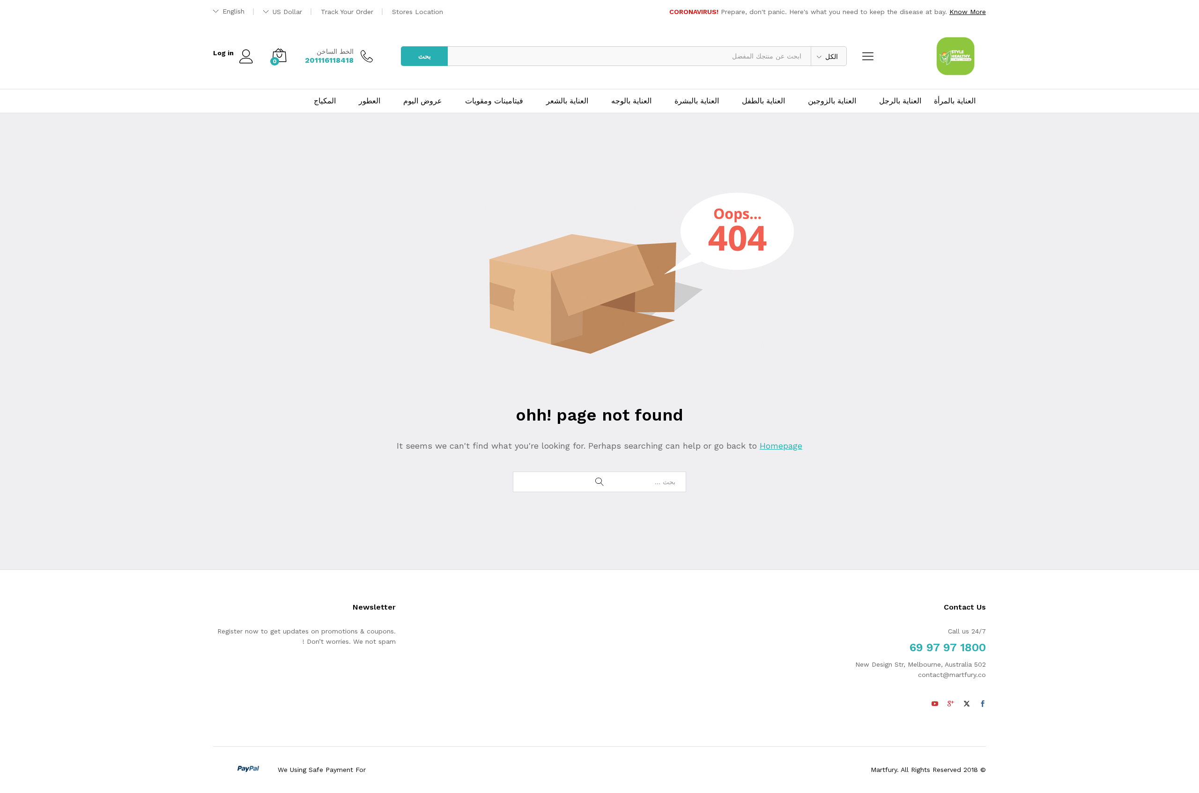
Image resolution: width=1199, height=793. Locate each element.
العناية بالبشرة (696, 101)
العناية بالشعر (567, 101)
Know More (967, 11)
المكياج (325, 101)
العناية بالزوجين (832, 101)
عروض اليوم (422, 101)
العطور (369, 101)
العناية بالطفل (763, 101)
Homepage (781, 446)
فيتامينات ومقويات (494, 101)
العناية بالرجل (900, 101)
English (233, 11)
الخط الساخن (335, 51)
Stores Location (417, 11)
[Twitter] (967, 704)
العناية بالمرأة (955, 101)
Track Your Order (347, 11)
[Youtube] (935, 704)
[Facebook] (983, 704)
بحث (424, 56)
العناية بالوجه (631, 101)
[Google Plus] (951, 704)
